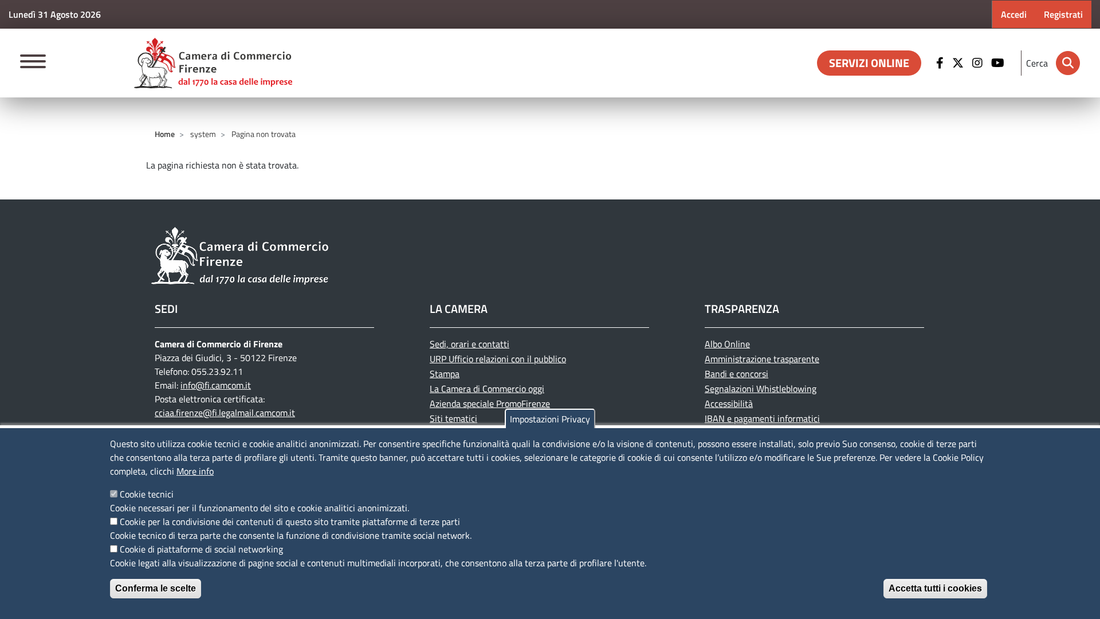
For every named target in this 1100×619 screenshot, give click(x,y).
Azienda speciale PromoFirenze (490, 403)
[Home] (213, 63)
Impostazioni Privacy (550, 419)
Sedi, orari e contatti (469, 344)
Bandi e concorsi (736, 374)
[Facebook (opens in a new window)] (941, 63)
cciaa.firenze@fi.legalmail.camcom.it (225, 413)
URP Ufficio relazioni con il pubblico (498, 359)
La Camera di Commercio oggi (487, 388)
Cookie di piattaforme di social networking (201, 549)
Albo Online (727, 344)
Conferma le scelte (155, 588)
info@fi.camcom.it (215, 385)
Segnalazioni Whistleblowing (760, 388)
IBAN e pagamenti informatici (762, 418)
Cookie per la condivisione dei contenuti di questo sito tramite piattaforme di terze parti (290, 521)
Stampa (444, 374)
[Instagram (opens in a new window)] (978, 63)
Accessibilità (729, 403)
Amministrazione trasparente (762, 359)
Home (165, 134)
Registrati (1063, 14)
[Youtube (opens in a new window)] (999, 63)
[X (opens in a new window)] (959, 63)
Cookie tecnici (147, 494)
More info (195, 471)
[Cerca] (1068, 63)
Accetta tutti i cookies (935, 588)
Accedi (1014, 14)
